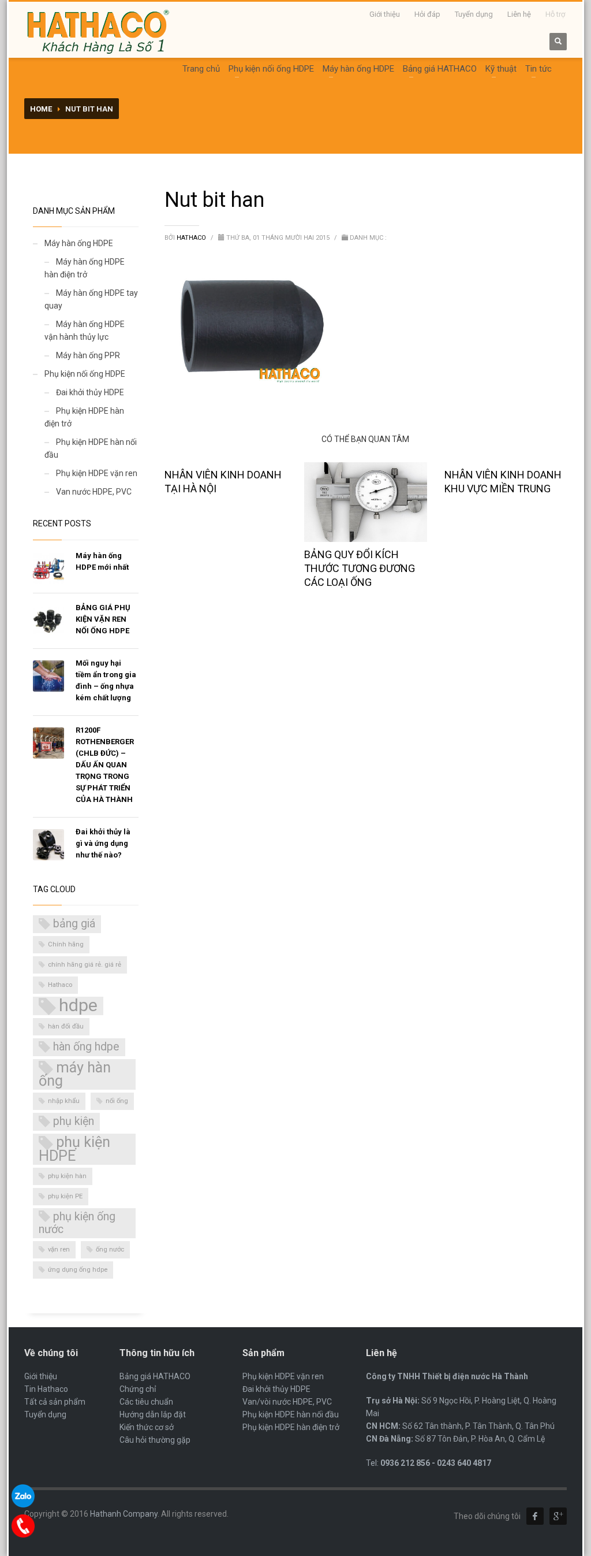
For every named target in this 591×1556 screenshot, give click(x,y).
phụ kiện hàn (67, 1176)
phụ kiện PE (65, 1196)
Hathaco (192, 238)
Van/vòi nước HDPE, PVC (287, 1401)
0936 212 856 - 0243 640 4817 (435, 1463)
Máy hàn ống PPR (88, 355)
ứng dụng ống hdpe (77, 1269)
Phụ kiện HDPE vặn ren (96, 473)
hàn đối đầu (66, 1026)
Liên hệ (519, 14)
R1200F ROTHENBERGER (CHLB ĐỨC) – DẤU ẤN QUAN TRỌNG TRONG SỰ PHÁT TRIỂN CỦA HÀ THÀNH (105, 765)
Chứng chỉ (137, 1389)
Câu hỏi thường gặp (154, 1439)
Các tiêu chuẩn (146, 1401)
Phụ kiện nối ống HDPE (271, 69)
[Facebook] (535, 1516)
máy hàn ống (75, 1074)
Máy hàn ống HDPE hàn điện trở (84, 268)
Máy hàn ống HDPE (358, 69)
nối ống (117, 1101)
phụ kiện (73, 1121)
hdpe (78, 1006)
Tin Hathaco (46, 1389)
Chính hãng (66, 944)
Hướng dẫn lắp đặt (152, 1414)
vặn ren (59, 1249)
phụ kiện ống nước (77, 1223)
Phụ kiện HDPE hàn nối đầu (90, 448)
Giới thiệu (384, 14)
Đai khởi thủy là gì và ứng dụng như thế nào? (103, 843)
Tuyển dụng (474, 14)
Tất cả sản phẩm (54, 1401)
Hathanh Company (124, 1513)
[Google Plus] (558, 1516)
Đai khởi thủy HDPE (90, 392)
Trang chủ (201, 69)
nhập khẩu (64, 1101)
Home (41, 109)
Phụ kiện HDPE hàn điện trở (84, 417)
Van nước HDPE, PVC (94, 491)
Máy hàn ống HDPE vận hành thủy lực (84, 330)
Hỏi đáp (427, 14)
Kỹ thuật (501, 69)
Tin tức (538, 69)
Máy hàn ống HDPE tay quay (91, 299)
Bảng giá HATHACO (440, 69)
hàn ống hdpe (86, 1046)
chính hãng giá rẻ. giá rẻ (84, 964)
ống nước (110, 1249)
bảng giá (74, 923)
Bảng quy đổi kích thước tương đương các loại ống (359, 568)
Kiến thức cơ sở (146, 1427)
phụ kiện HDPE (74, 1149)
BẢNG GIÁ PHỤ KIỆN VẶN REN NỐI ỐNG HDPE (103, 619)
